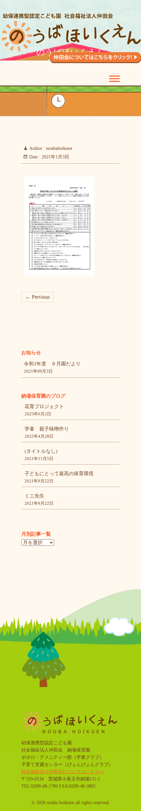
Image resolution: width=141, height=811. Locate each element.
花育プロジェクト (44, 406)
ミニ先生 (34, 495)
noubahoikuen (58, 148)
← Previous (37, 297)
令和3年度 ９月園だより (52, 363)
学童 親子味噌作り (47, 428)
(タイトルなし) (41, 451)
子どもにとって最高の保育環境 (59, 473)
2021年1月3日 (54, 156)
